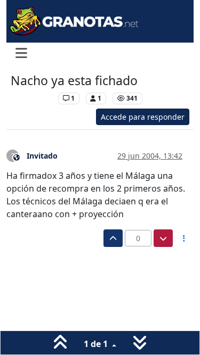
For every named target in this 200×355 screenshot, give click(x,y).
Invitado (42, 156)
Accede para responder (143, 117)
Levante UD (31, 98)
